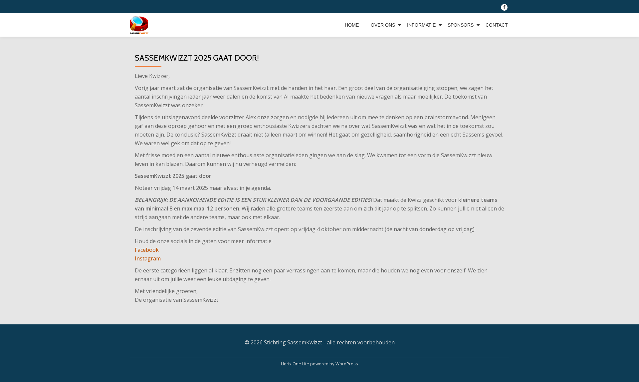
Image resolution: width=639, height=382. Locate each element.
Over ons (383, 25)
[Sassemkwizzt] (140, 25)
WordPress (346, 364)
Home (352, 25)
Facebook (147, 249)
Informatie (421, 25)
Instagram (148, 258)
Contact (497, 25)
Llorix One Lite (295, 364)
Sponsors (461, 25)
